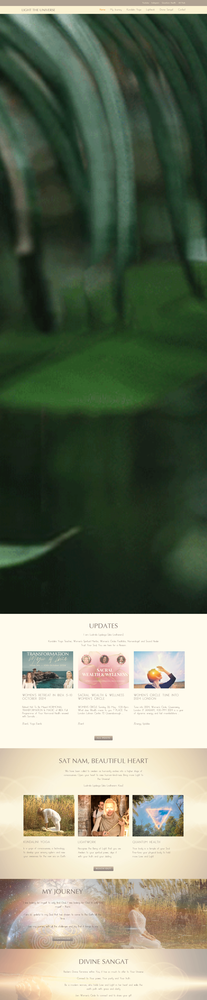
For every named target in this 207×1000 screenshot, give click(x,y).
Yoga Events (36, 724)
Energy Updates (142, 724)
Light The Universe (38, 10)
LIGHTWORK (87, 842)
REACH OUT (103, 869)
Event (25, 724)
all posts (103, 738)
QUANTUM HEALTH (146, 842)
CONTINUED (62, 939)
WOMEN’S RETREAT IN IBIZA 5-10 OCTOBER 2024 (47, 697)
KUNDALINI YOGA (36, 842)
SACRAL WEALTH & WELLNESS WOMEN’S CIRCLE (101, 697)
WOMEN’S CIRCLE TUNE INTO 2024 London (156, 697)
